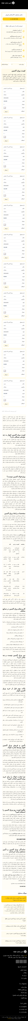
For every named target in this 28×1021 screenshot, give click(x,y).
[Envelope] (17, 961)
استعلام (6, 111)
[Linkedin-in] (21, 961)
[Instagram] (25, 961)
